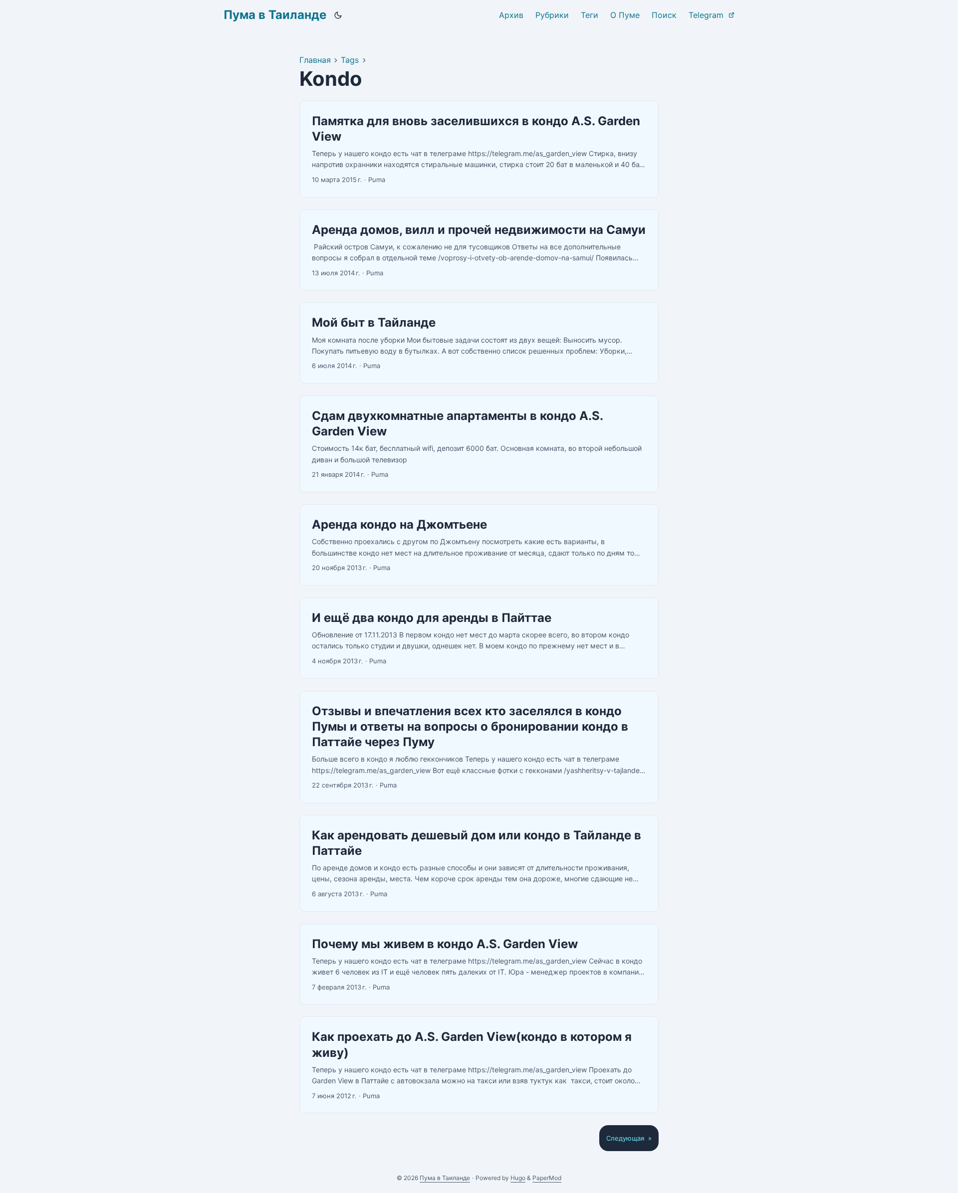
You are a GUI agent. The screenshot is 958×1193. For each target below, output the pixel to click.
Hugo (517, 1178)
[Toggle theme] (338, 15)
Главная (315, 60)
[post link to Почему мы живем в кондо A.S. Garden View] (479, 964)
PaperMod (546, 1178)
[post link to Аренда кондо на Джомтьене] (479, 545)
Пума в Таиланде (275, 14)
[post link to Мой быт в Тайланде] (479, 343)
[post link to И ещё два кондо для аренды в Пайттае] (479, 638)
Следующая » (629, 1138)
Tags (350, 60)
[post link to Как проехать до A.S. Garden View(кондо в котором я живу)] (479, 1065)
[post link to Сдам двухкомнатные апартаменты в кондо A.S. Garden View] (479, 444)
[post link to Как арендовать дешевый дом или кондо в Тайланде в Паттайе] (479, 863)
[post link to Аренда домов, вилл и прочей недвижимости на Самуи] (479, 250)
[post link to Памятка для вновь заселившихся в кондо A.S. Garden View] (479, 149)
